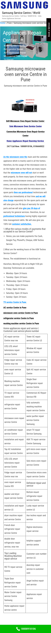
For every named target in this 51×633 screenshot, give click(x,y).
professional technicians (14, 216)
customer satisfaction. (22, 224)
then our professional (23, 192)
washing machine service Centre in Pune (21, 323)
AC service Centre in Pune (14, 307)
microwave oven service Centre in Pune (20, 313)
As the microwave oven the (15, 157)
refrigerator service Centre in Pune (18, 318)
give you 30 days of (31, 208)
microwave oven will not (21, 172)
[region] (25, 45)
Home (2, 23)
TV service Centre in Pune (15, 302)
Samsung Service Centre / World (21, 13)
